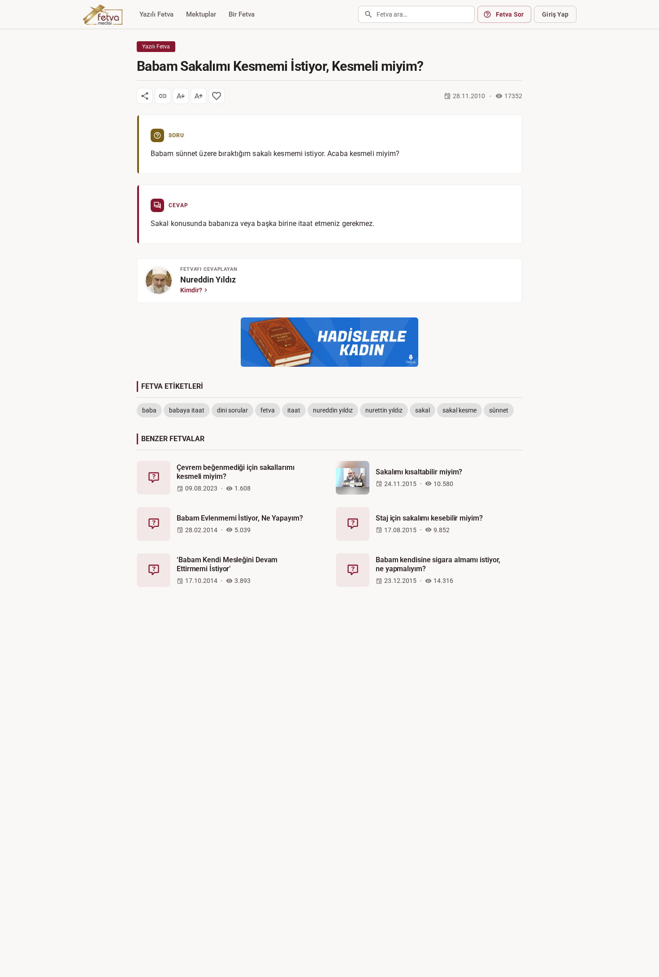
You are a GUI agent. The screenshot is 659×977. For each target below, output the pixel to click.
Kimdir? (191, 290)
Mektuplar (201, 14)
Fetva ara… (392, 14)
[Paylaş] (145, 96)
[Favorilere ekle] (216, 96)
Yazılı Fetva (156, 14)
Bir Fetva (242, 14)
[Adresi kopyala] (163, 96)
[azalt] (181, 96)
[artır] (199, 96)
